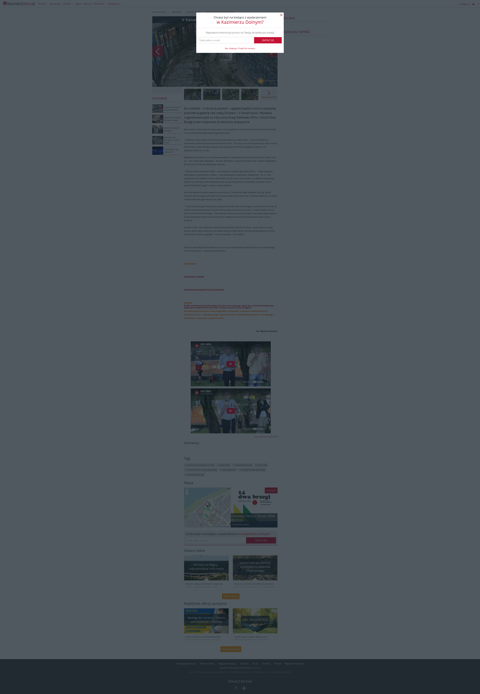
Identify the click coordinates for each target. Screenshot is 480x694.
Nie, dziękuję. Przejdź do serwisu (240, 48)
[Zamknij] (281, 15)
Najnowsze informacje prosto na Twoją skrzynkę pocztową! (240, 32)
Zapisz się (268, 40)
